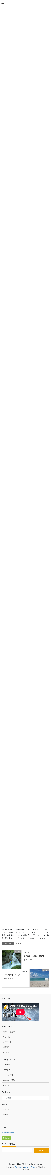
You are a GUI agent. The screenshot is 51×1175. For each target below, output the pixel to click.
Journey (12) (8, 1075)
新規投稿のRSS (8, 1132)
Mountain (19, 943)
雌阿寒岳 (6, 1047)
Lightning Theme (29, 1167)
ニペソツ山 (7, 1042)
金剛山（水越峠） (10, 1032)
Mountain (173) (9, 1080)
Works (5, 1115)
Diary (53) (7, 1064)
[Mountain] (11, 959)
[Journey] (39, 978)
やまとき (6, 1109)
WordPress (18, 1167)
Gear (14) (6, 1070)
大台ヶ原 (6, 1037)
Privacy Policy (8, 1120)
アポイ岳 (6, 1052)
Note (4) (6, 1085)
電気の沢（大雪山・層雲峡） (35, 956)
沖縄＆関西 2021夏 (12, 975)
